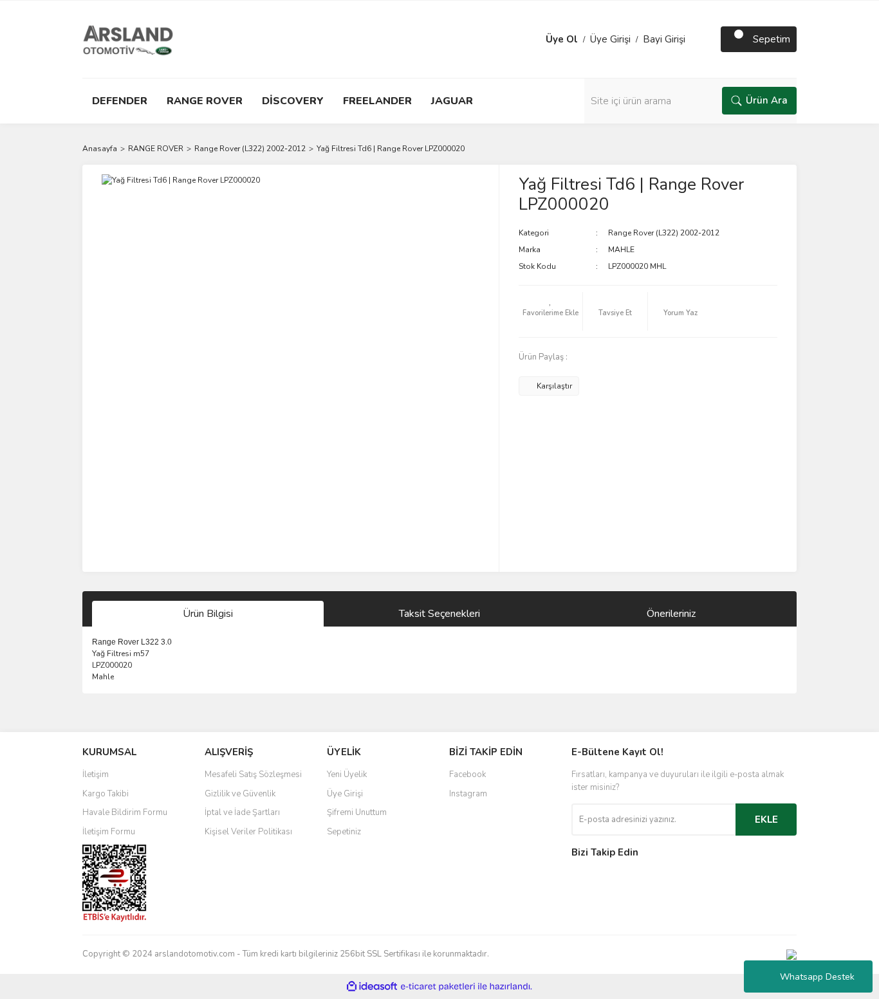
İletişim (95, 774)
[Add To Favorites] (551, 311)
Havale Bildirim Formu (124, 812)
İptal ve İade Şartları (242, 812)
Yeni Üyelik (347, 774)
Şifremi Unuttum (357, 812)
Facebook (467, 774)
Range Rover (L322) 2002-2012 (663, 233)
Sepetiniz (344, 832)
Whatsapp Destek (817, 977)
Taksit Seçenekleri (439, 614)
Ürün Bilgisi (208, 614)
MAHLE (621, 249)
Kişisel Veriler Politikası (248, 832)
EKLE (766, 819)
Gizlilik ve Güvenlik (240, 794)
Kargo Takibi (105, 794)
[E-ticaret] (438, 986)
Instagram (468, 794)
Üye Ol (562, 39)
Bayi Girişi (664, 39)
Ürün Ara (767, 100)
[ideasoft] (372, 986)
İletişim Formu (108, 832)
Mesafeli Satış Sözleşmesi (253, 774)
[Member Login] (533, 39)
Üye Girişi (610, 39)
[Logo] (128, 38)
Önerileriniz (671, 614)
